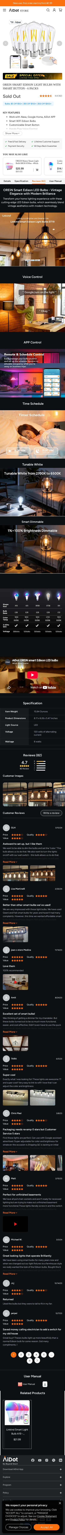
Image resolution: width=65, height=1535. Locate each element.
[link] (54, 10)
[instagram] (46, 1460)
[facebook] (32, 1460)
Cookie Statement (47, 1516)
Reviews (38, 181)
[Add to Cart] (36, 170)
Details (7, 181)
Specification (21, 181)
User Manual (55, 181)
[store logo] (19, 10)
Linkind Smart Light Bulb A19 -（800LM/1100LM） (17, 1432)
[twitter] (53, 1460)
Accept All (46, 1527)
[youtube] (39, 1460)
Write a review (51, 812)
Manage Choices (18, 1527)
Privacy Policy (17, 1519)
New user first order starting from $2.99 (32, 3)
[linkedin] (60, 1460)
